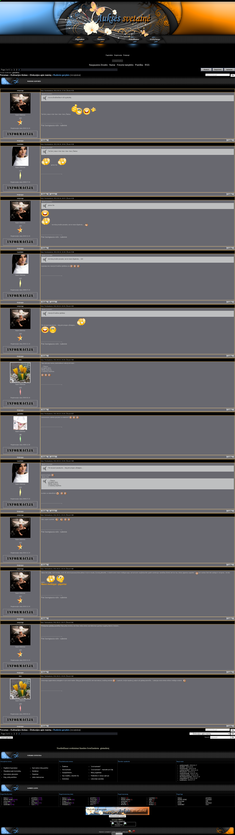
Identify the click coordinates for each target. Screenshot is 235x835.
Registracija (118, 55)
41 (72, 622)
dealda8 (183, 767)
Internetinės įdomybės (11, 774)
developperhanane (186, 776)
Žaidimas (65, 766)
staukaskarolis (185, 773)
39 (72, 515)
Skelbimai (35, 771)
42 (72, 676)
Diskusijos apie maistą (40, 75)
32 (73, 144)
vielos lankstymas (38, 777)
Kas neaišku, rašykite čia (70, 776)
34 (73, 252)
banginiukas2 (66, 803)
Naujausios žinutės (98, 65)
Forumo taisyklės (125, 65)
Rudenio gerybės (61, 75)
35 (73, 306)
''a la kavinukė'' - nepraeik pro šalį (102, 769)
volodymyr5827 (185, 770)
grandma (15, 73)
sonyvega (20, 90)
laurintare (34, 803)
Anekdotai (65, 779)
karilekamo (184, 780)
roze (32, 804)
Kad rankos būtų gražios (40, 768)
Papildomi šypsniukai (10, 768)
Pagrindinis (79, 39)
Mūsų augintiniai (96, 772)
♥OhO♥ (123, 804)
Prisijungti (126, 55)
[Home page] (53, 194)
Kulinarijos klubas (19, 75)
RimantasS (184, 772)
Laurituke (20, 144)
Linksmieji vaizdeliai (97, 779)
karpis (6, 803)
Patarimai (35, 774)
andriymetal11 (185, 765)
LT (20, 118)
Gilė (20, 360)
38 (73, 461)
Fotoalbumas (134, 39)
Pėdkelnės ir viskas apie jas (100, 776)
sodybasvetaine (185, 775)
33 (73, 198)
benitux (151, 804)
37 (73, 413)
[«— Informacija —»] (20, 134)
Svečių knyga (155, 39)
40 (72, 569)
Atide (150, 799)
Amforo (151, 803)
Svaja (64, 801)
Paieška (139, 65)
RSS (147, 65)
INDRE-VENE (8, 799)
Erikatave (65, 804)
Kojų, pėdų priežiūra (10, 777)
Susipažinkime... (67, 772)
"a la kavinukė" (96, 766)
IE (20, 434)
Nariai (112, 65)
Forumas (101, 39)
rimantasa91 (184, 768)
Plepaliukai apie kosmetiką (12, 771)
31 (73, 90)
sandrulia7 (7, 804)
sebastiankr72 (185, 778)
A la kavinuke (66, 769)
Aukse (6, 798)
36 (73, 360)
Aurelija (123, 803)
